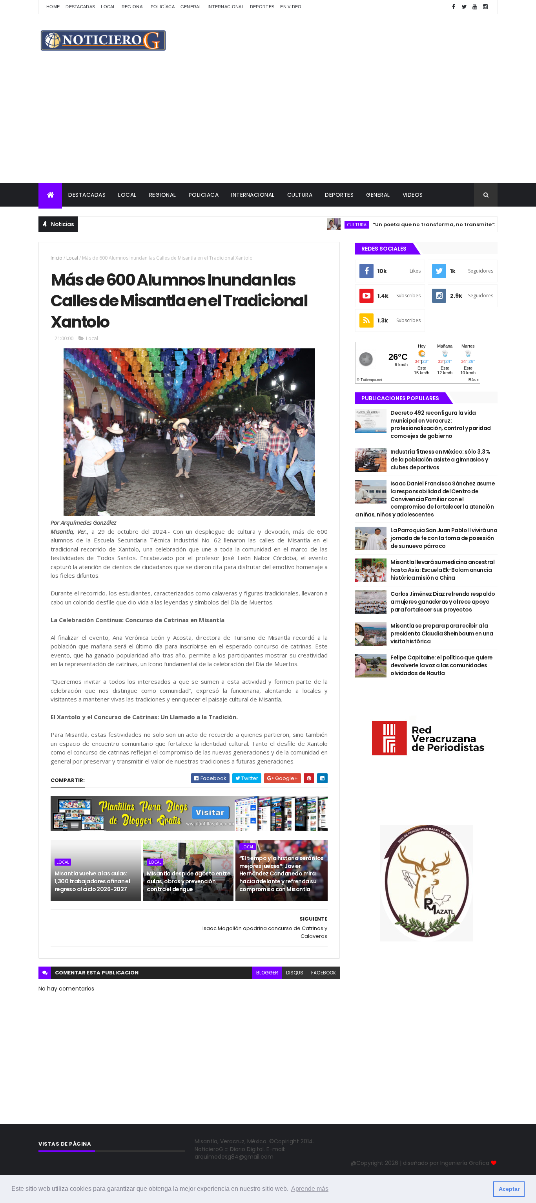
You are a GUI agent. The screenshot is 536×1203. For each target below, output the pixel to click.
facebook (323, 972)
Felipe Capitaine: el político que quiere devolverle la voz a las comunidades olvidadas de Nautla (441, 665)
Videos (413, 195)
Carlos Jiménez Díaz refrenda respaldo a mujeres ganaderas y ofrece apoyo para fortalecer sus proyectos (442, 601)
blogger (267, 972)
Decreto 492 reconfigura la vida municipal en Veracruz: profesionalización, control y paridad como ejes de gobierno (440, 424)
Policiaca (204, 195)
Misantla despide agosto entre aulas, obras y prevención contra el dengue (188, 881)
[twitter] (464, 7)
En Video (290, 6)
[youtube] (474, 7)
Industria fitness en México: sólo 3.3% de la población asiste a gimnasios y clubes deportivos (440, 459)
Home (53, 6)
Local (108, 6)
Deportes (262, 6)
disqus (294, 972)
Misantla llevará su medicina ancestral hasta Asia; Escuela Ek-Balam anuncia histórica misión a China (442, 569)
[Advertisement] (268, 124)
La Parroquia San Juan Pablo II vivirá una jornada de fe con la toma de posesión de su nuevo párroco (443, 537)
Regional (133, 6)
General (191, 6)
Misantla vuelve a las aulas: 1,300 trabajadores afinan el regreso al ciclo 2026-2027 (92, 881)
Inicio (56, 258)
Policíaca (163, 6)
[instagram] (485, 7)
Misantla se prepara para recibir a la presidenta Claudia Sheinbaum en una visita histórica (441, 633)
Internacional (226, 6)
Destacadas (80, 6)
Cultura (300, 195)
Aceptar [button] (509, 1189)
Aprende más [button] (309, 1188)
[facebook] (453, 7)
